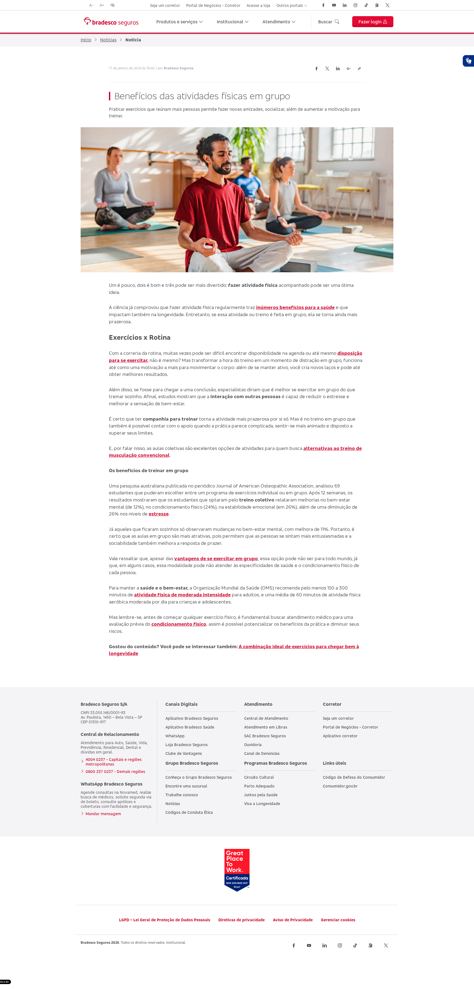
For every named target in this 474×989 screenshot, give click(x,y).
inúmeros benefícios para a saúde (295, 307)
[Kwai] (377, 5)
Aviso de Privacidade (293, 919)
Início (86, 39)
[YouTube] (334, 5)
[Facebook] (323, 5)
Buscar (325, 21)
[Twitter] (327, 68)
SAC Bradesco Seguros (265, 735)
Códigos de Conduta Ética (189, 812)
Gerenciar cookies (338, 919)
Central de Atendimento (266, 718)
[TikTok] (366, 5)
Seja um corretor (165, 5)
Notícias (108, 39)
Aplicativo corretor (340, 735)
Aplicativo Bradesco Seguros (191, 718)
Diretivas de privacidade (241, 919)
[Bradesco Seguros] (111, 21)
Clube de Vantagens (183, 753)
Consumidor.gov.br (340, 786)
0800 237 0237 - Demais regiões (115, 771)
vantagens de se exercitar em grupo (216, 558)
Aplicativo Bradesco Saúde (189, 727)
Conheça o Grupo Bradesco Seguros (198, 777)
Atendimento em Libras (265, 727)
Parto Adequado (259, 786)
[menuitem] (179, 21)
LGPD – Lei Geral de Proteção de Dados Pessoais (164, 919)
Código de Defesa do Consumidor (354, 777)
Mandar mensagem (103, 813)
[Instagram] (355, 5)
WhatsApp (175, 735)
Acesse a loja (258, 5)
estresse (159, 514)
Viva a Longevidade (262, 803)
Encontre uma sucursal (186, 786)
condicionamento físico (178, 624)
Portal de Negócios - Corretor (213, 5)
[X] (388, 5)
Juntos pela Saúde (261, 794)
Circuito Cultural (259, 777)
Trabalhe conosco (181, 794)
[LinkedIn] (345, 5)
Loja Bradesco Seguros (186, 744)
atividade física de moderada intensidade (182, 594)
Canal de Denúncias (262, 753)
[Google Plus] (349, 68)
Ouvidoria (253, 744)
